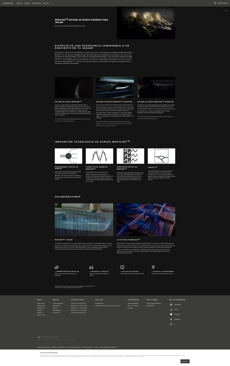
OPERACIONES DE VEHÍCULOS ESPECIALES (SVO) (107, 305)
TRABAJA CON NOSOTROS (43, 347)
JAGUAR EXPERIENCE (133, 303)
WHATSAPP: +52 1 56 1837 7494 (79, 305)
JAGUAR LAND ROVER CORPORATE (108, 347)
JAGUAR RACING (99, 303)
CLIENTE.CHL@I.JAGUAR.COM (78, 312)
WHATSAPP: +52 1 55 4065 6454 (79, 308)
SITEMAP (96, 347)
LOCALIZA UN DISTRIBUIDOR (154, 303)
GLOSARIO (130, 308)
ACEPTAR (185, 361)
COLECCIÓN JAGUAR (58, 303)
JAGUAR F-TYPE (41, 315)
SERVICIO (55, 308)
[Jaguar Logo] (8, 3)
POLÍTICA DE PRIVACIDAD (73, 347)
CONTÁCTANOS (150, 305)
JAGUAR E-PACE (41, 305)
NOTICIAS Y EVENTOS (133, 305)
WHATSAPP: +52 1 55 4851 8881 (79, 310)
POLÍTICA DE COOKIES (86, 347)
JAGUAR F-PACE (41, 308)
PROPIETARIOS (56, 305)
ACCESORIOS (56, 312)
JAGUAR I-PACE (41, 303)
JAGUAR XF (40, 312)
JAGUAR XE (40, 310)
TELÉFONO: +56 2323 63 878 (78, 303)
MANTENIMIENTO (57, 310)
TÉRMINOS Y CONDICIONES (58, 347)
